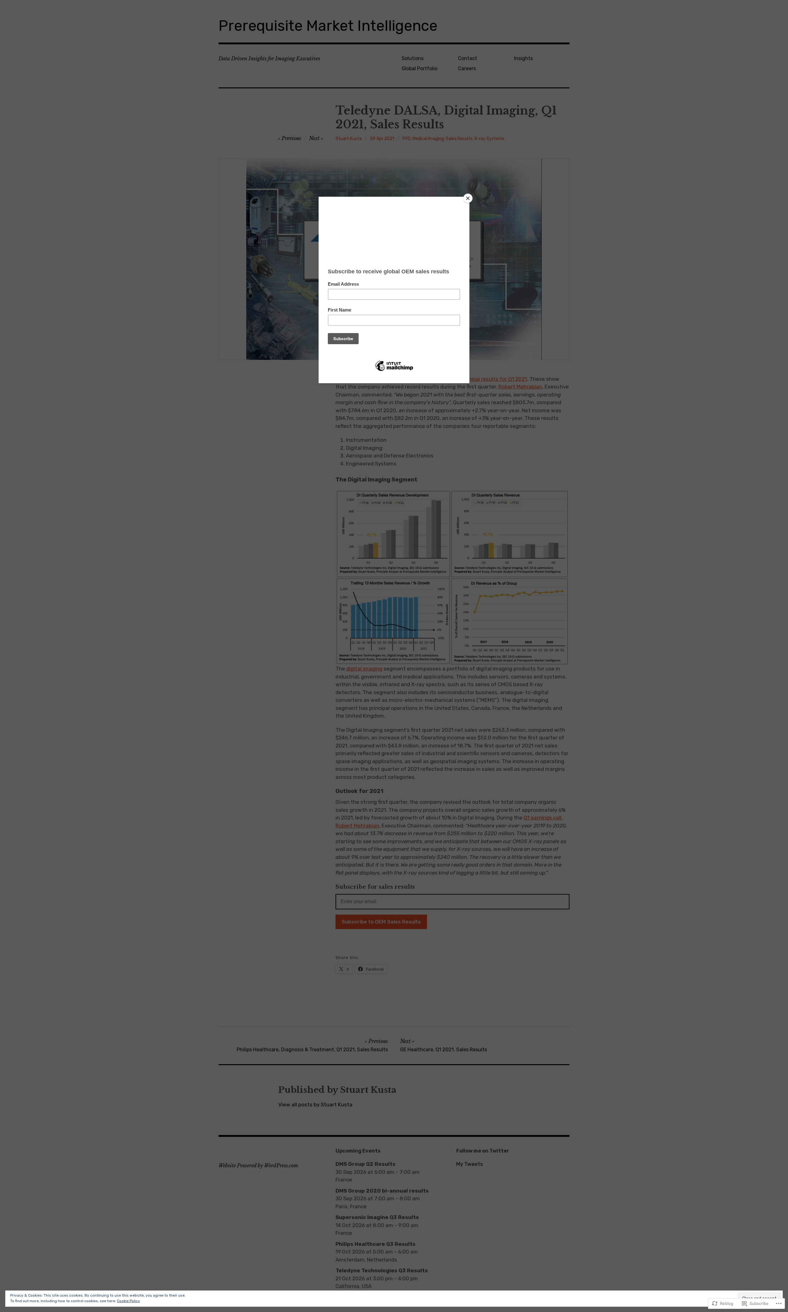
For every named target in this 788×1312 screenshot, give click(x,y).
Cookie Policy (128, 1301)
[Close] (467, 198)
